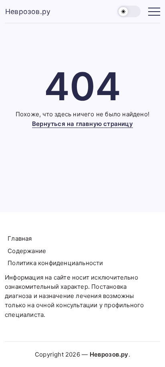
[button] (129, 11)
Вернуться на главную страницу (82, 124)
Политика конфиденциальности (55, 263)
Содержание (27, 251)
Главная (20, 238)
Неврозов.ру (27, 11)
